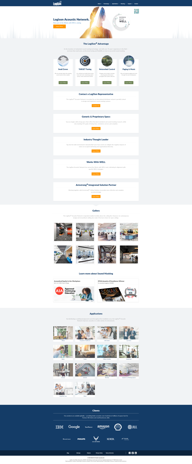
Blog (68, 453)
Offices (63, 340)
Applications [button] (115, 3)
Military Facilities (107, 359)
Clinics (85, 396)
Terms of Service (110, 453)
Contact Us (96, 106)
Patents (89, 453)
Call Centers (107, 340)
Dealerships (129, 359)
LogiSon (57, 3)
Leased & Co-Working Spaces (129, 377)
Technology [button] (106, 3)
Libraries (85, 377)
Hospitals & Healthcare (85, 340)
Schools (63, 377)
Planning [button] (123, 3)
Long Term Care (63, 396)
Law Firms (129, 340)
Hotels (85, 359)
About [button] (99, 3)
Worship (107, 377)
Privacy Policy (99, 453)
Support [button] (129, 3)
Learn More (59, 26)
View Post (118, 294)
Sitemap (78, 453)
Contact (136, 3)
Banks (63, 359)
